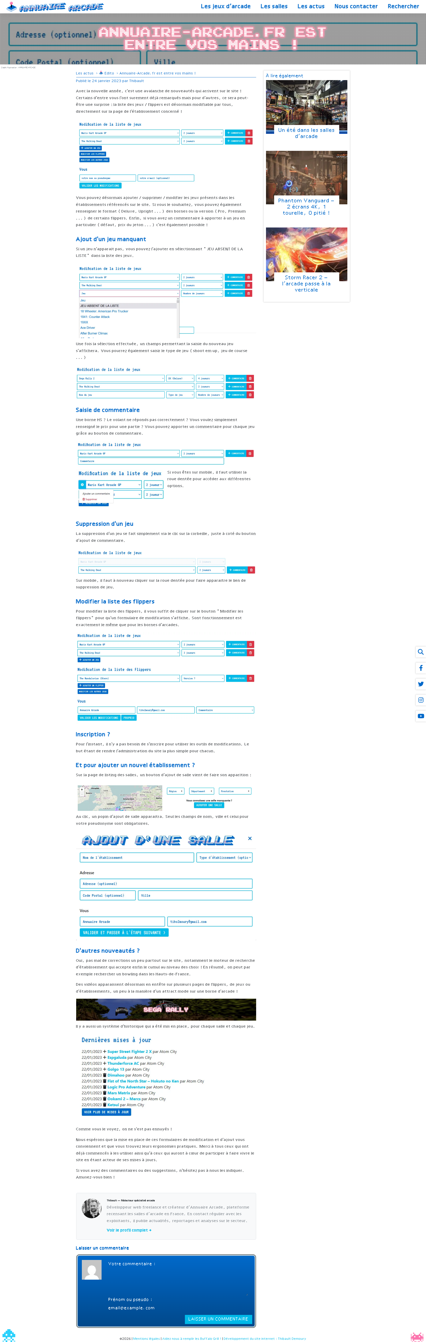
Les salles (274, 7)
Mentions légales (146, 1339)
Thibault (136, 81)
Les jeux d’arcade (226, 7)
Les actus (311, 7)
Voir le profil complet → (129, 1230)
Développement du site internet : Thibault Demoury (265, 1339)
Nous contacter (356, 7)
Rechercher (404, 7)
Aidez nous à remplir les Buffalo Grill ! (192, 1339)
